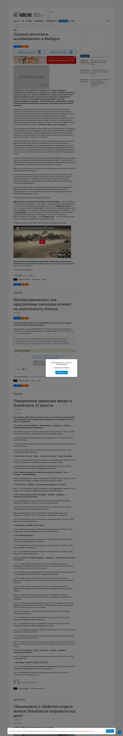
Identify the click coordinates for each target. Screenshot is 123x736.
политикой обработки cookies (84, 731)
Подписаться (61, 372)
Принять (110, 731)
